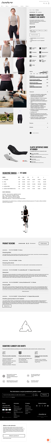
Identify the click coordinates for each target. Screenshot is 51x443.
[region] (25, 188)
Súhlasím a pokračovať (14, 435)
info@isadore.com (6, 407)
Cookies (15, 414)
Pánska (36, 394)
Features (31, 123)
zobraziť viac (13, 397)
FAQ (14, 405)
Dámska (36, 395)
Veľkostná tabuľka (33, 31)
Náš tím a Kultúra (28, 406)
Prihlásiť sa (15, 417)
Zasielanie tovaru (16, 406)
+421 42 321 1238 (6, 405)
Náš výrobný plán (28, 408)
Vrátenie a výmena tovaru (18, 408)
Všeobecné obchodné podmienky (17, 410)
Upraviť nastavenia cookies (7, 438)
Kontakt (26, 413)
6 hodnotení (40, 12)
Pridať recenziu (44, 243)
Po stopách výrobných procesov (28, 410)
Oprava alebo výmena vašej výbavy (18, 413)
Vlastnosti (32, 91)
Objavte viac (32, 23)
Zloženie (31, 127)
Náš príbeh (27, 405)
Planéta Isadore (27, 412)
